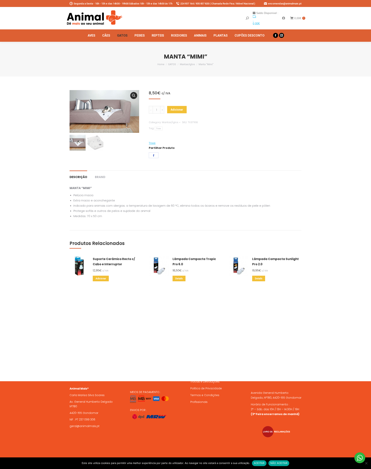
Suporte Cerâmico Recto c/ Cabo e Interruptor (114, 261)
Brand (100, 177)
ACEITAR (259, 463)
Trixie (158, 128)
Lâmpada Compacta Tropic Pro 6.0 (194, 261)
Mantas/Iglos (170, 122)
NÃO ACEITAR (279, 463)
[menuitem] (91, 35)
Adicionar (177, 109)
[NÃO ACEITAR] (366, 463)
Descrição (78, 177)
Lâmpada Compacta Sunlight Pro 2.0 (275, 261)
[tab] (78, 175)
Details (179, 278)
